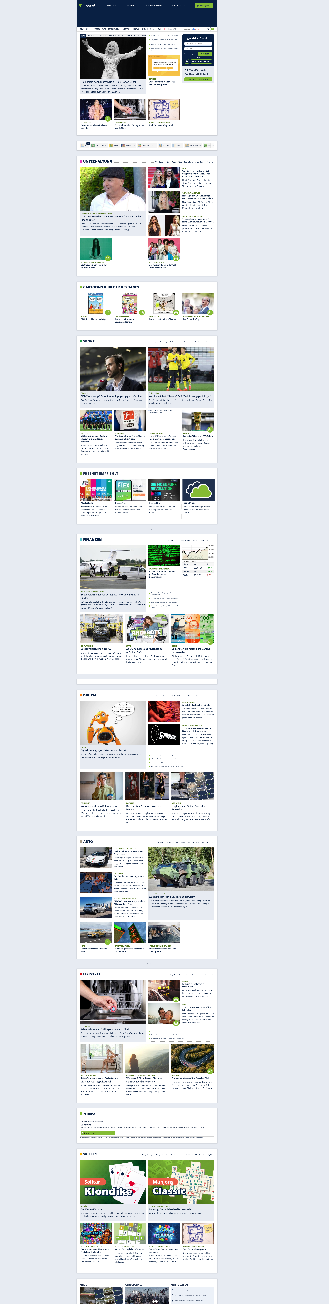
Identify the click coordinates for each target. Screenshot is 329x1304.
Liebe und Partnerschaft (194, 974)
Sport (89, 341)
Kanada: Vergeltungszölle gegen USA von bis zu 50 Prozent (164, 606)
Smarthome (209, 695)
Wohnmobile (185, 842)
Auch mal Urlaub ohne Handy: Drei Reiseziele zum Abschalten (167, 1038)
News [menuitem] (82, 29)
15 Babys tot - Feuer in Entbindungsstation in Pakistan (165, 35)
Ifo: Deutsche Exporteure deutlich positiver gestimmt (165, 598)
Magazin (176, 842)
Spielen (90, 1154)
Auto (88, 841)
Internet (131, 5)
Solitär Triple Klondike (193, 1155)
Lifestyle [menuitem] (126, 29)
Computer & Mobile (163, 695)
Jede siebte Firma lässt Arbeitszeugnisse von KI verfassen (166, 759)
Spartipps (209, 540)
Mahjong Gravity (146, 1155)
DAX (185, 567)
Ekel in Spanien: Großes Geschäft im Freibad (163, 44)
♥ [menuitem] (164, 29)
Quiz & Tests (188, 162)
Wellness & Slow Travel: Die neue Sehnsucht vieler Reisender (167, 1035)
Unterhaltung (97, 161)
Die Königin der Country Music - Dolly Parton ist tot (188, 1290)
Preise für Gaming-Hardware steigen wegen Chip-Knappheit (167, 755)
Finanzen (92, 539)
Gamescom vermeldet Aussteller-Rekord (162, 762)
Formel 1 (190, 341)
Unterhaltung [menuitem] (113, 29)
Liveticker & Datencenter (204, 341)
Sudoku (181, 1155)
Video (174, 162)
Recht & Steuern (198, 540)
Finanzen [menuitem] (96, 29)
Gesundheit (209, 974)
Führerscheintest (207, 842)
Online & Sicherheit (179, 695)
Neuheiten (161, 842)
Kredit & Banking (184, 540)
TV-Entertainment (154, 5)
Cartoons (210, 162)
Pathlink (173, 1155)
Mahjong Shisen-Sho (161, 1155)
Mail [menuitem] (152, 29)
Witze (180, 162)
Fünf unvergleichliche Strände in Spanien (162, 1031)
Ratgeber (173, 974)
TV (156, 162)
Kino (168, 162)
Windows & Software (195, 695)
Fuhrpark (196, 842)
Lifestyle (92, 974)
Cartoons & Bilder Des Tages (111, 287)
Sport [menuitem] (88, 29)
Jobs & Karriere (171, 540)
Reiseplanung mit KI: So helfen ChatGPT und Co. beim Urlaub (167, 766)
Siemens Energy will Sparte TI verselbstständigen (164, 602)
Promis (161, 162)
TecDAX (186, 575)
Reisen (181, 974)
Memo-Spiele (199, 162)
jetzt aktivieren (89, 1133)
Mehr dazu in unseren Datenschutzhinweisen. (190, 1137)
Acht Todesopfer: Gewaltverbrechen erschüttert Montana (164, 39)
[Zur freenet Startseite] (87, 5)
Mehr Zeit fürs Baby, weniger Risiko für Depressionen (189, 1300)
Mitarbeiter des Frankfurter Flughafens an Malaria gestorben (164, 49)
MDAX (186, 571)
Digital (90, 695)
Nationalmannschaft (177, 341)
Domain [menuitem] (159, 29)
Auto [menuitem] (104, 29)
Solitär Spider (208, 1155)
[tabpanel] (113, 64)
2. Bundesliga (163, 341)
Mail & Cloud (178, 5)
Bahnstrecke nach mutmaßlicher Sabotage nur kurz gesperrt (191, 1295)
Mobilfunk (112, 5)
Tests (169, 842)
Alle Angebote (205, 5)
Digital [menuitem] (136, 29)
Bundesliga (152, 341)
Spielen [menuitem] (145, 29)
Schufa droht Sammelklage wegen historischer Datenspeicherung (163, 593)
